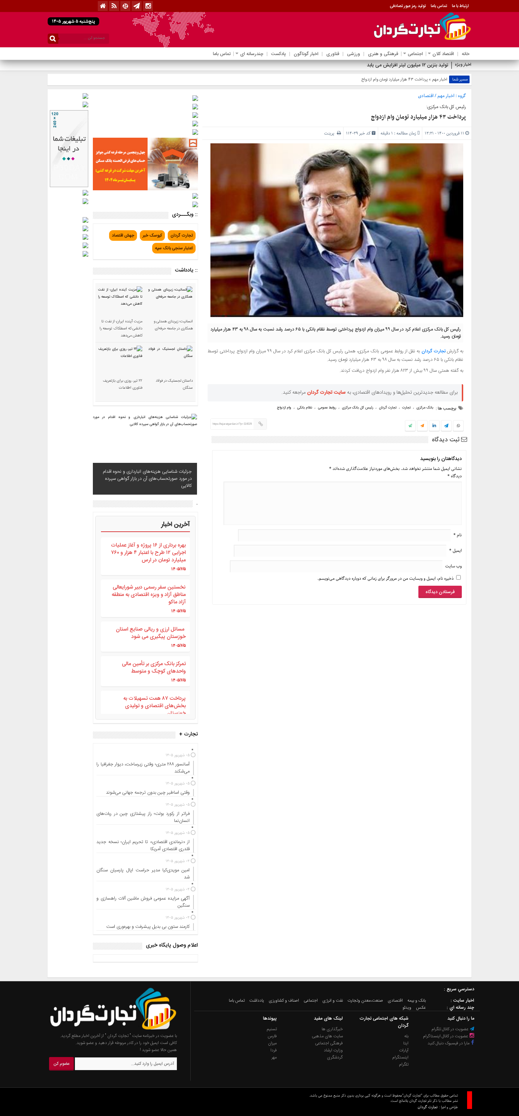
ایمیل (455, 550)
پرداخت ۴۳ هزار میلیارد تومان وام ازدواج (418, 117)
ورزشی (353, 54)
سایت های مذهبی (327, 1036)
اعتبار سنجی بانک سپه (174, 248)
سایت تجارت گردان (326, 392)
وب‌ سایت (453, 566)
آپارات (403, 1050)
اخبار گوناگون (306, 54)
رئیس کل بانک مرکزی (357, 408)
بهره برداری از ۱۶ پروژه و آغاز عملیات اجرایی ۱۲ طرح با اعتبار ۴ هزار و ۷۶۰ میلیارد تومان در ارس (148, 553)
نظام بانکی (304, 408)
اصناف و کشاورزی (284, 1000)
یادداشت (256, 1000)
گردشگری (335, 1057)
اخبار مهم (439, 79)
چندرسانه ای (251, 54)
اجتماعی (415, 54)
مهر (274, 1057)
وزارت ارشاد (333, 1050)
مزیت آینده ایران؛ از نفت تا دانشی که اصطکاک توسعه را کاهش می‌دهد (121, 328)
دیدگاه (454, 476)
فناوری (332, 54)
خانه (466, 54)
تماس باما (439, 6)
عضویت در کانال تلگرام (450, 1029)
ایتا (405, 1043)
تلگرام (403, 1064)
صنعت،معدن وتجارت (365, 1000)
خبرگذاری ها (332, 1029)
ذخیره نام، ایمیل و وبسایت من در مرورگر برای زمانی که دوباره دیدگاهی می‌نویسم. (385, 578)
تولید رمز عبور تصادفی (408, 6)
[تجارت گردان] (108, 1029)
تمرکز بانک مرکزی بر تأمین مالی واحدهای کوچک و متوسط (154, 668)
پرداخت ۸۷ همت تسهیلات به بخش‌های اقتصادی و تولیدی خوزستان (154, 706)
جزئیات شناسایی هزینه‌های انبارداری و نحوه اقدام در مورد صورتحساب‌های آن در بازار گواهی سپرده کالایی (147, 479)
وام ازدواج (284, 408)
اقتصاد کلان (443, 54)
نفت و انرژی (332, 1000)
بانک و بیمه (416, 1000)
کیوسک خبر (152, 235)
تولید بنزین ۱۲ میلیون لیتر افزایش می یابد (407, 65)
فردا (273, 1050)
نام (457, 535)
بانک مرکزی (424, 408)
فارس (272, 1036)
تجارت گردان (434, 351)
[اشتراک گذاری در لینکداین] (434, 426)
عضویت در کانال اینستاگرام (446, 1036)
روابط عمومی (327, 408)
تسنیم (272, 1029)
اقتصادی (426, 96)
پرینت (330, 133)
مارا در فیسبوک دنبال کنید (449, 1043)
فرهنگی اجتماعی (329, 1043)
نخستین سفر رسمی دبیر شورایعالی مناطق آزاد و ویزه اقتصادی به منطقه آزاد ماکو (149, 595)
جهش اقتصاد (123, 235)
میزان (272, 1043)
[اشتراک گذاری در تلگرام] (446, 426)
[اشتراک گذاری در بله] (410, 426)
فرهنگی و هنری (383, 54)
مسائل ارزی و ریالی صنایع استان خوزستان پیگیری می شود (151, 633)
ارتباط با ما (460, 6)
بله (406, 1036)
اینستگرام (400, 1057)
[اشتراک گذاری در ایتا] (422, 426)
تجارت (406, 408)
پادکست (278, 54)
